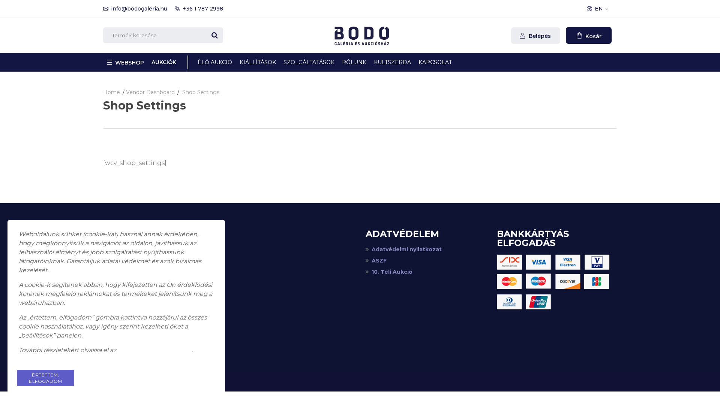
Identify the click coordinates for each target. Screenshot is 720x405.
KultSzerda (392, 62)
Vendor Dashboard (150, 92)
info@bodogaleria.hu (139, 8)
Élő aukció (215, 62)
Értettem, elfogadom (45, 378)
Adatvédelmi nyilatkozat (407, 249)
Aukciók (164, 62)
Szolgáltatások (309, 62)
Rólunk (354, 62)
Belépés (539, 36)
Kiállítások (258, 62)
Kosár (593, 36)
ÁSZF (379, 260)
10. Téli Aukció (392, 271)
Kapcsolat (435, 62)
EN (599, 8)
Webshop (129, 62)
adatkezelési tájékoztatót (155, 350)
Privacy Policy (185, 375)
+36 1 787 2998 (203, 8)
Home (111, 92)
